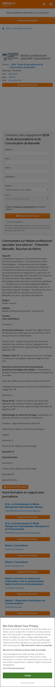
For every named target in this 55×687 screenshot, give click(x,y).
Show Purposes (27, 682)
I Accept (27, 675)
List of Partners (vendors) (13, 668)
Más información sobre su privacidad (36, 645)
